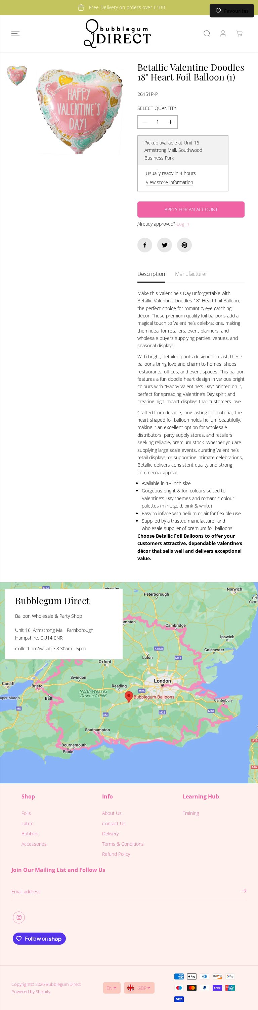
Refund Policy (116, 854)
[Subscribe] (244, 891)
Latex (27, 823)
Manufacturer (191, 274)
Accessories (34, 844)
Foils (26, 813)
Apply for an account (191, 209)
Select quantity (156, 108)
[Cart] (239, 33)
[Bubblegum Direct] (117, 33)
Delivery (110, 833)
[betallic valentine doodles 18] (79, 112)
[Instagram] (18, 917)
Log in (183, 224)
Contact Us (114, 823)
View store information (169, 182)
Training (191, 813)
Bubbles (30, 833)
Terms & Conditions (123, 844)
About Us (112, 813)
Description (151, 274)
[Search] (207, 33)
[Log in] (223, 33)
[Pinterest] (184, 245)
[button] (15, 33)
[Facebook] (144, 245)
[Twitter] (164, 245)
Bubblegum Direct (63, 984)
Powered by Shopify (30, 992)
